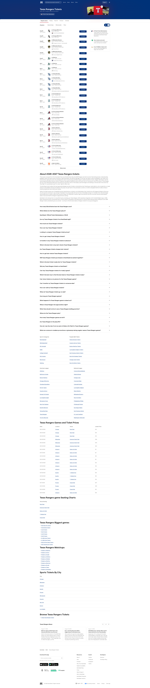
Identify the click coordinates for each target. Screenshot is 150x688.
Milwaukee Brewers (78, 394)
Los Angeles (42, 609)
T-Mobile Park (73, 472)
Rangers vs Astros (45, 552)
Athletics (42, 371)
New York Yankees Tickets (76, 356)
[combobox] (53, 2)
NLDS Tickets (44, 536)
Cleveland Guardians (45, 384)
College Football (44, 353)
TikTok (89, 663)
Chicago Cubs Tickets (75, 359)
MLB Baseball (43, 339)
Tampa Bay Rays (44, 411)
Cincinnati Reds (77, 381)
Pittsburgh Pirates (78, 404)
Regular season (44, 20)
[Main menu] (109, 2)
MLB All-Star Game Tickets (47, 542)
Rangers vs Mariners (45, 550)
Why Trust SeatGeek (81, 663)
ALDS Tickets (44, 534)
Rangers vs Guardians (46, 569)
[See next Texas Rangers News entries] (108, 624)
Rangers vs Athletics (45, 556)
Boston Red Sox (43, 377)
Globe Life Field (73, 449)
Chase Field (72, 482)
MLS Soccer (42, 359)
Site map (108, 683)
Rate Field (72, 429)
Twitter (90, 657)
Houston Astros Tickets (75, 343)
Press (78, 670)
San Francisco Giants (79, 411)
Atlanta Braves (77, 374)
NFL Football (43, 346)
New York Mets (77, 397)
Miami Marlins (77, 391)
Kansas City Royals (44, 394)
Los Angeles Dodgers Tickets (76, 349)
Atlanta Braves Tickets (75, 339)
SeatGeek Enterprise (81, 676)
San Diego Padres (78, 407)
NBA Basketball (43, 343)
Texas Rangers (43, 414)
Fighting (42, 363)
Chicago (57, 429)
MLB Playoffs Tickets (46, 525)
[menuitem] (64, 2)
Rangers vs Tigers (45, 567)
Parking (50, 20)
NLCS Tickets (44, 531)
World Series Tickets (45, 527)
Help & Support (80, 672)
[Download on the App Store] (44, 664)
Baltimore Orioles (44, 374)
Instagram (90, 661)
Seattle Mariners (44, 407)
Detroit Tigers (43, 387)
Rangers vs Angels (45, 554)
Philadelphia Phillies (78, 401)
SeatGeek (42, 649)
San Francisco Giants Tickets (76, 353)
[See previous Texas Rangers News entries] (103, 624)
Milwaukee (57, 439)
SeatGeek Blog (80, 667)
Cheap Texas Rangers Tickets (47, 617)
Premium (61, 20)
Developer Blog (103, 659)
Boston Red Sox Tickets (75, 346)
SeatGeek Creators (81, 678)
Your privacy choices (91, 683)
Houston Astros (43, 391)
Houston (42, 599)
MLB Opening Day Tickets (47, 544)
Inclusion (79, 661)
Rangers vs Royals (45, 565)
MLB (47, 649)
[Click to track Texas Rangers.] (102, 6)
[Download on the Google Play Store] (53, 664)
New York (42, 602)
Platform (102, 657)
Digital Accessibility (81, 665)
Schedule (67, 20)
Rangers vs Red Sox (45, 561)
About (78, 657)
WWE (41, 349)
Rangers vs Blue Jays (45, 563)
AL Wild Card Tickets (45, 540)
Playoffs (56, 20)
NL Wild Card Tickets (45, 538)
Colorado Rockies (78, 384)
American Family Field (74, 439)
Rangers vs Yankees (45, 558)
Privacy (103, 683)
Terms (98, 683)
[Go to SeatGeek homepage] (41, 2)
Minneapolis (42, 595)
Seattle (57, 472)
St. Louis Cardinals (78, 414)
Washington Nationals (79, 417)
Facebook (90, 659)
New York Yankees (44, 404)
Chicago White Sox (44, 381)
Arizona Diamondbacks (79, 371)
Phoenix (57, 482)
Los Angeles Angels (44, 397)
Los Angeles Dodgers (79, 387)
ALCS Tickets (44, 529)
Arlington (57, 449)
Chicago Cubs (77, 377)
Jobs (78, 659)
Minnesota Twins (44, 401)
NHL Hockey (43, 356)
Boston (41, 605)
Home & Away (50, 25)
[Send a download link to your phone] (62, 658)
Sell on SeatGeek (80, 674)
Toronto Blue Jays (44, 417)
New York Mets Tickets (75, 363)
